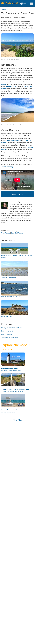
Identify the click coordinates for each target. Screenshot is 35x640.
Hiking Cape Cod (6, 316)
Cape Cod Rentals (17, 233)
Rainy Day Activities (7, 331)
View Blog (17, 420)
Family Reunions (6, 334)
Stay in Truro (17, 194)
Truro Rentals (5, 233)
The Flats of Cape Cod (8, 277)
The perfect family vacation (9, 337)
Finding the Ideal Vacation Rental (12, 328)
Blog (4, 9)
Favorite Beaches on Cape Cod (11, 297)
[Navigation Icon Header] (31, 3)
